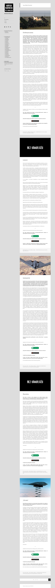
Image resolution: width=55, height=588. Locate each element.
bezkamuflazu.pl (8, 13)
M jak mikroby (7, 49)
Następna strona (49, 580)
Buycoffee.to (7, 32)
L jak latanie (7, 48)
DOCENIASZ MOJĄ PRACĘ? (8, 30)
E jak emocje (7, 42)
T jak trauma (7, 54)
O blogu (5, 22)
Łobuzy (25, 160)
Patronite (6, 31)
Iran (43, 471)
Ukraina (26, 250)
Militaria (32, 471)
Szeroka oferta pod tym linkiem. (32, 124)
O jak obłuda (7, 51)
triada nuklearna (45, 472)
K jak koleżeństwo (7, 47)
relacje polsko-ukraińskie (30, 132)
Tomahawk (40, 472)
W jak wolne (7, 56)
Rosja (23, 250)
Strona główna (6, 19)
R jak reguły (7, 52)
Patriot (25, 132)
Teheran (38, 472)
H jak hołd (6, 44)
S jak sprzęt (6, 53)
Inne (30, 471)
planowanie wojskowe (33, 472)
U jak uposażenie (7, 55)
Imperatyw (26, 278)
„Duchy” (25, 500)
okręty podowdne (34, 573)
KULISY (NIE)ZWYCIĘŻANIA (8, 62)
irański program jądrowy (26, 573)
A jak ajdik (6, 38)
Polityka (35, 471)
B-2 (37, 471)
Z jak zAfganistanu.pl (8, 57)
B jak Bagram (7, 39)
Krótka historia (7, 37)
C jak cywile (7, 40)
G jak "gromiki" (7, 43)
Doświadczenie (28, 33)
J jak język (6, 46)
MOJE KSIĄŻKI (6, 61)
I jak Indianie (7, 45)
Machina (26, 394)
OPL (23, 132)
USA (27, 250)
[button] (9, 18)
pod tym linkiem (40, 358)
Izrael (29, 472)
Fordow (44, 572)
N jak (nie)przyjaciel (8, 50)
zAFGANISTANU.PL (7, 36)
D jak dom (6, 41)
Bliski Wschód (40, 471)
